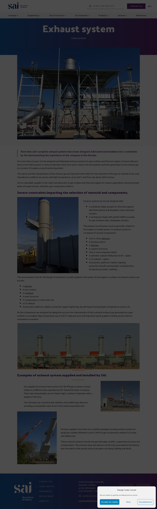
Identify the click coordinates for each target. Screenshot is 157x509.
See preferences (145, 502)
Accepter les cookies (109, 502)
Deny (128, 502)
